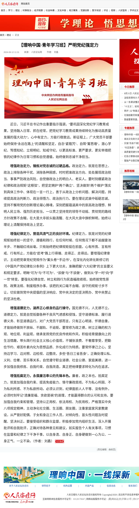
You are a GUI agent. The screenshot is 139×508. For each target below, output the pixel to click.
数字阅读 (96, 10)
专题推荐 (129, 128)
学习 (10, 10)
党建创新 (85, 10)
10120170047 (79, 499)
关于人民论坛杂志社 (19, 486)
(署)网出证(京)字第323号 (120, 499)
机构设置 (67, 486)
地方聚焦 (73, 10)
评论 (106, 10)
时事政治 (27, 10)
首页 (3, 10)
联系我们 (133, 486)
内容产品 (89, 486)
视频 (113, 10)
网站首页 (25, 4)
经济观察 (38, 10)
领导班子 (46, 486)
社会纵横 (50, 10)
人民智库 (122, 10)
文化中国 (61, 10)
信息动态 (111, 486)
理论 (17, 10)
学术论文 (134, 10)
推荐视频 (129, 171)
